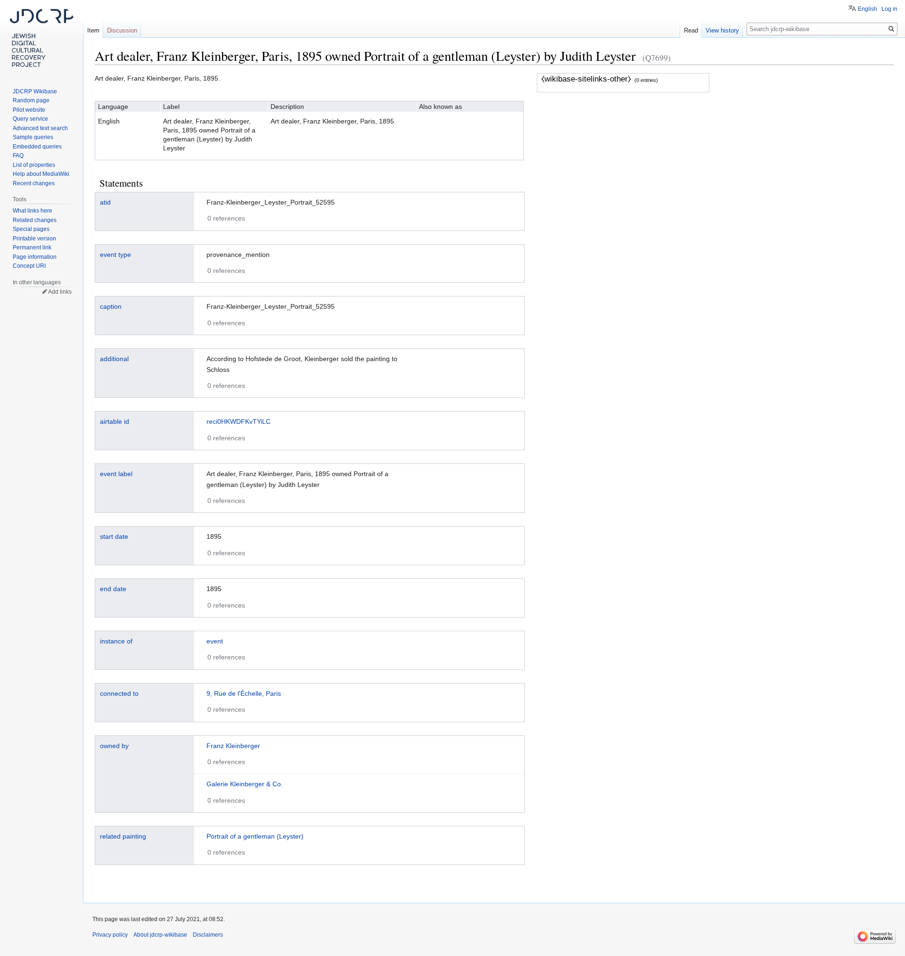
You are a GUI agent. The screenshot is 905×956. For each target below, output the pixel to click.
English (867, 9)
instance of (116, 641)
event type (115, 254)
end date (113, 589)
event (214, 641)
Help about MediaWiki (41, 174)
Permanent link (32, 247)
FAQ (18, 155)
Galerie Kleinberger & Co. (244, 784)
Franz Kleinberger (233, 746)
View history (722, 30)
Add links (60, 291)
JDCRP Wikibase (35, 91)
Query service (30, 118)
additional (114, 359)
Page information (35, 257)
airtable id (114, 421)
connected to (119, 693)
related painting (123, 836)
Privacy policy (110, 934)
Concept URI (29, 266)
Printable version (34, 238)
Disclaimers (208, 934)
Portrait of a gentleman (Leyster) (255, 836)
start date (114, 536)
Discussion (122, 30)
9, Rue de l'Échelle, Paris (243, 693)
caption (111, 306)
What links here (32, 210)
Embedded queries (37, 146)
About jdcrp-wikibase (160, 934)
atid (105, 202)
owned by (114, 746)
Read (691, 30)
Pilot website (29, 110)
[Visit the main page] (41, 37)
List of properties (34, 165)
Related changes (35, 220)
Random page (31, 100)
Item (93, 30)
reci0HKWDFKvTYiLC (238, 421)
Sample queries (33, 137)
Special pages (31, 229)
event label (116, 474)
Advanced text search (40, 128)
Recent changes (34, 183)
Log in (889, 9)
